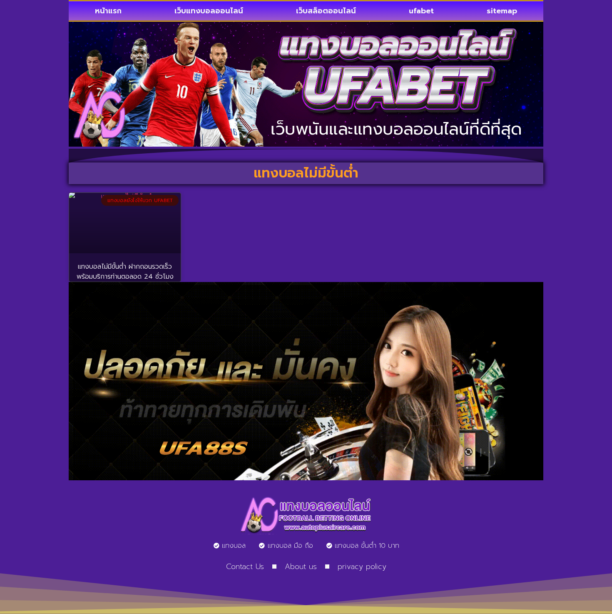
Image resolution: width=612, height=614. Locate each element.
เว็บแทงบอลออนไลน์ (208, 11)
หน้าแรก (108, 11)
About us (301, 566)
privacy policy (362, 566)
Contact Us (245, 566)
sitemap (502, 11)
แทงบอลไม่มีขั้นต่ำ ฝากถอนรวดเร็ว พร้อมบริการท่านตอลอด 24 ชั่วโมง (125, 272)
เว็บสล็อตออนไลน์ (326, 11)
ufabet (421, 11)
